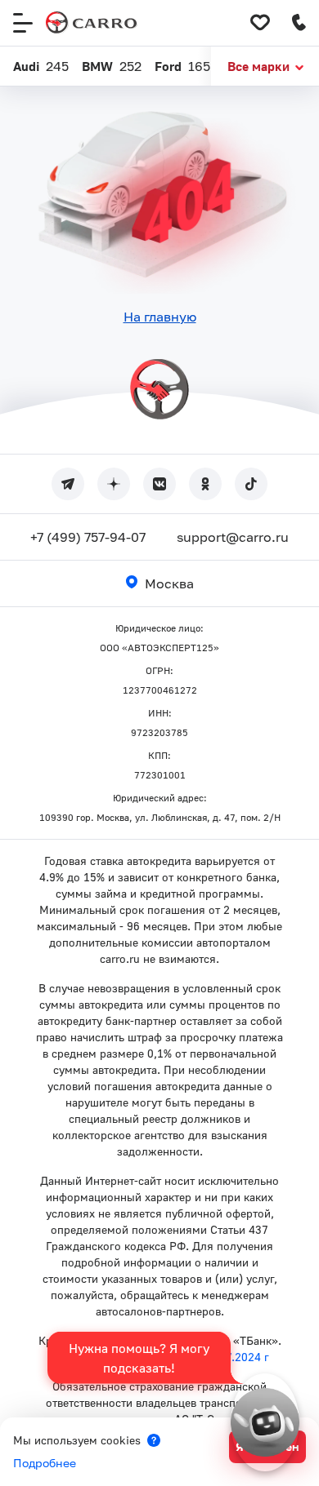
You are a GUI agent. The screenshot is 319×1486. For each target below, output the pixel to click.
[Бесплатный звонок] (299, 23)
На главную (160, 316)
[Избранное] (260, 23)
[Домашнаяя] (91, 23)
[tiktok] (251, 484)
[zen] (113, 484)
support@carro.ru (233, 537)
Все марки (258, 66)
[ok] (205, 484)
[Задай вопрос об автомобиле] (265, 1422)
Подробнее (44, 1463)
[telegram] (68, 484)
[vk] (159, 484)
